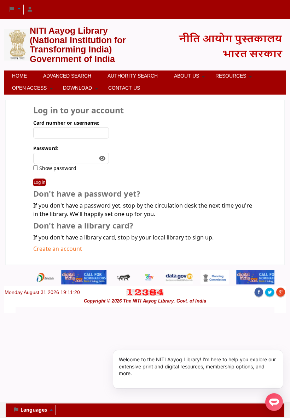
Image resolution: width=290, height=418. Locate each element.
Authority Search (133, 76)
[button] (14, 9)
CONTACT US (124, 88)
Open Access (29, 88)
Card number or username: (66, 123)
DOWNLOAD (77, 88)
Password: (45, 148)
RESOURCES (230, 76)
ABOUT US (186, 76)
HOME (19, 76)
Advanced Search (67, 76)
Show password (57, 168)
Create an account (57, 249)
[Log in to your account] (30, 9)
